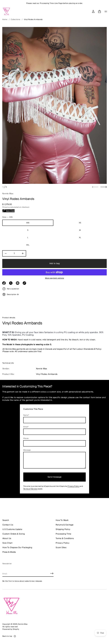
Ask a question (13, 289)
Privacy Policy (73, 486)
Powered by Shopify (10, 629)
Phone (26, 438)
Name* (26, 415)
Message (27, 450)
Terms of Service (30, 489)
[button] (99, 11)
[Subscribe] (52, 573)
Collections (15, 19)
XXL (27, 245)
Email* (26, 427)
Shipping (6, 207)
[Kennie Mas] (6, 11)
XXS (28, 223)
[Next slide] (103, 187)
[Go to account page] (93, 11)
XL (80, 237)
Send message (54, 477)
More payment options (54, 278)
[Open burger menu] (105, 11)
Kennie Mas (7, 193)
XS (80, 223)
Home (4, 19)
